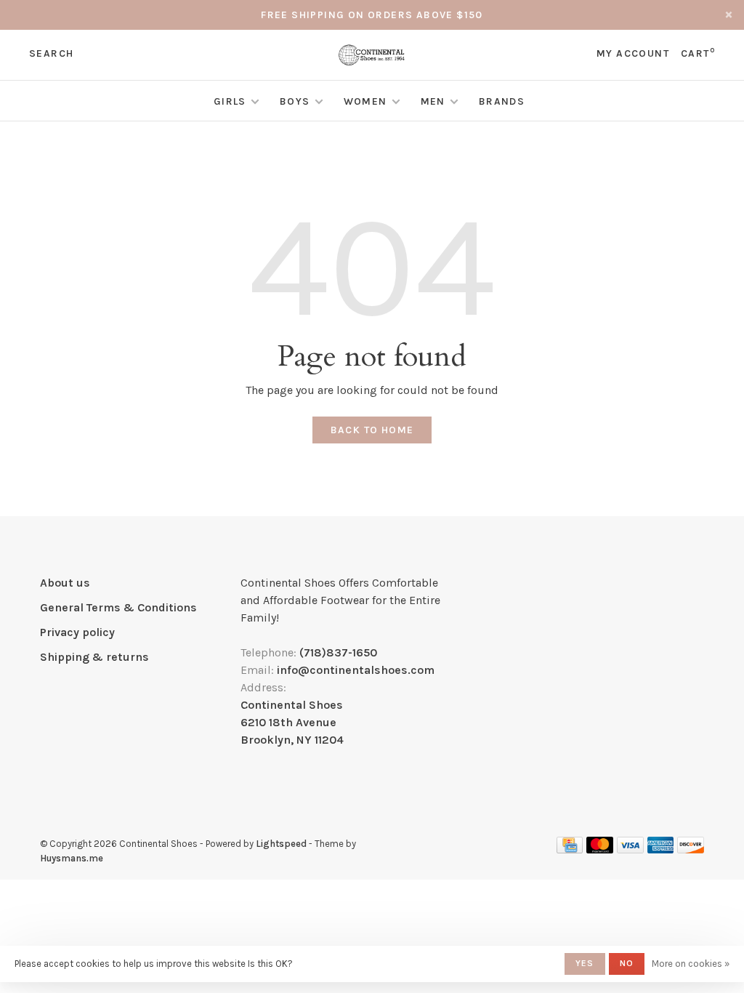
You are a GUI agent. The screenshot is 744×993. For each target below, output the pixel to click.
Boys (295, 101)
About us (65, 583)
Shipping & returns (94, 657)
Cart (698, 53)
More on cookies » (690, 963)
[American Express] (660, 849)
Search (51, 53)
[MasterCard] (599, 849)
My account (633, 53)
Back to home (372, 430)
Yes (584, 963)
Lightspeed (281, 843)
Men (433, 101)
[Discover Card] (690, 849)
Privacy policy (77, 632)
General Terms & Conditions (118, 607)
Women (365, 101)
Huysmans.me (71, 858)
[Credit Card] (570, 849)
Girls (230, 101)
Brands (502, 101)
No (627, 963)
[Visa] (630, 849)
